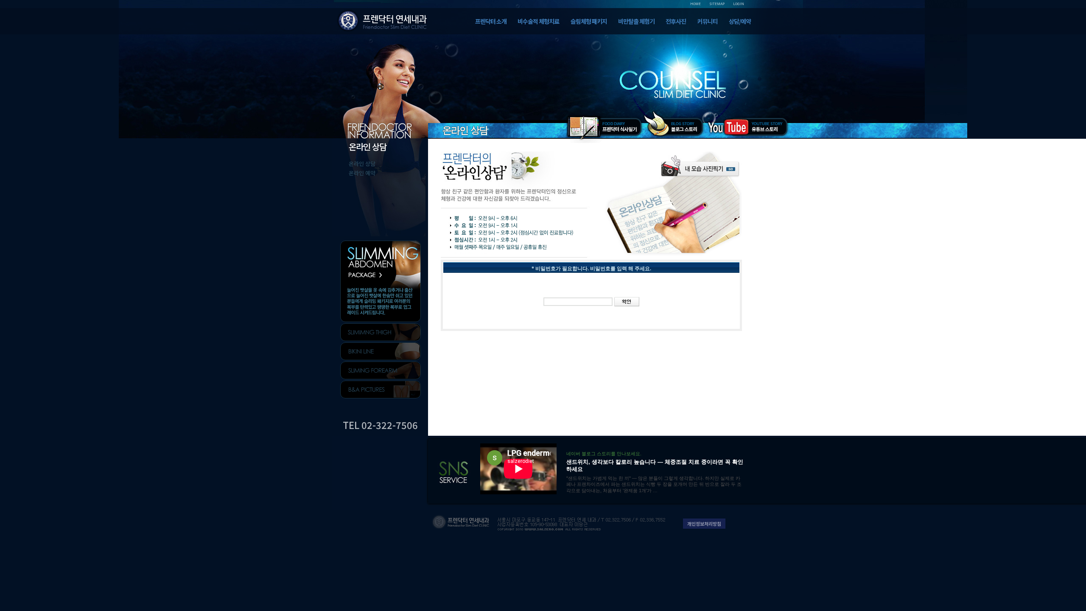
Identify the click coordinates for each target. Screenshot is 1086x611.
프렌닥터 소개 (491, 21)
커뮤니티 (707, 21)
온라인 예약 (362, 173)
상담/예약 (740, 21)
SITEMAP (717, 3)
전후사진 (676, 21)
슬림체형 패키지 (589, 21)
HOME (695, 3)
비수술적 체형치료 (538, 21)
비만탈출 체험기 (636, 21)
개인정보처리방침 (704, 523)
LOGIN (738, 3)
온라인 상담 (362, 164)
